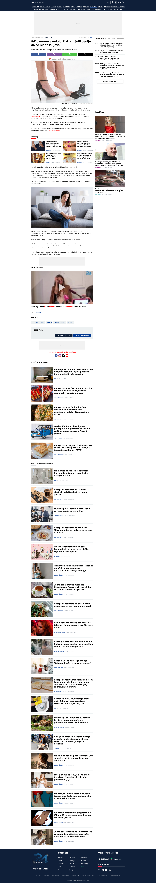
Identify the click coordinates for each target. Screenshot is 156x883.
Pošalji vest (75, 876)
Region (83, 861)
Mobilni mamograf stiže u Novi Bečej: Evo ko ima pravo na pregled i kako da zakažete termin (112, 74)
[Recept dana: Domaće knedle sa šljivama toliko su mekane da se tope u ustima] (42, 533)
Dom (47, 9)
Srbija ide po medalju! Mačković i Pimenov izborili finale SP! (111, 51)
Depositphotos (115, 876)
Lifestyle (93, 6)
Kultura (107, 6)
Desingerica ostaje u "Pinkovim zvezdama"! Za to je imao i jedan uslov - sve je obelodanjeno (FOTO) (109, 163)
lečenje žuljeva (59, 323)
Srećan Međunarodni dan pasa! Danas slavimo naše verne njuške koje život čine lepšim (71, 549)
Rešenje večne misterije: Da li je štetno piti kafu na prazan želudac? (72, 662)
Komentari (120, 38)
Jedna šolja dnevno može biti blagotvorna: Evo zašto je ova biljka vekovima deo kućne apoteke (72, 587)
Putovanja (98, 9)
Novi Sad (84, 867)
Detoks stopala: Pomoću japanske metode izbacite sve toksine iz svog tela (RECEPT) (84, 144)
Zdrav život (90, 9)
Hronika (79, 6)
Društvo (86, 6)
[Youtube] (67, 355)
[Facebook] (112, 2)
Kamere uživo (45, 6)
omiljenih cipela (53, 131)
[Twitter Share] (85, 54)
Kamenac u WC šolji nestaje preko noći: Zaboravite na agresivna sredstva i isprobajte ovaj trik (72, 701)
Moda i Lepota (39, 9)
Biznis (100, 6)
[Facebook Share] (38, 54)
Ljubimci (73, 9)
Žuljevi (49, 323)
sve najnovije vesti (110, 81)
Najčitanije (110, 38)
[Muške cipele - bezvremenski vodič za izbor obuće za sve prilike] (42, 514)
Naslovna (34, 37)
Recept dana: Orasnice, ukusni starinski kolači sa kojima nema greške (70, 492)
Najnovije (35, 6)
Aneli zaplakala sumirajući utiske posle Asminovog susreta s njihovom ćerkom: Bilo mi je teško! (110, 136)
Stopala (70, 323)
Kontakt (46, 876)
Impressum (55, 876)
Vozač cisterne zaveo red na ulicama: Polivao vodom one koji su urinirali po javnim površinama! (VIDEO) (73, 644)
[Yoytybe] (119, 2)
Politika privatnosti (88, 876)
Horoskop (121, 6)
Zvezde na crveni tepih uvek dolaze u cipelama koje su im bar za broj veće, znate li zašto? (53, 144)
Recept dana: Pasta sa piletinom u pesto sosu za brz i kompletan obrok (72, 605)
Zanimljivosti (117, 9)
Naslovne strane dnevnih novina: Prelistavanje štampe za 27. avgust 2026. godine (109, 191)
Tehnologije (108, 9)
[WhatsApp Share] (69, 54)
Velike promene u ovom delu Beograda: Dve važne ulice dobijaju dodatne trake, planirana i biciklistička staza (112, 66)
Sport (59, 6)
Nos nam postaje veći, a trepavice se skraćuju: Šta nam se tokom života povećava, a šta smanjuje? (53, 156)
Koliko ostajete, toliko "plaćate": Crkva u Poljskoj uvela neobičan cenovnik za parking (111, 45)
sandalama (35, 116)
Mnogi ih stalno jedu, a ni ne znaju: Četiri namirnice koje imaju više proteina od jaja (72, 777)
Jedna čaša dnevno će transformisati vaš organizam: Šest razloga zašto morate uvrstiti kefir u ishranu (73, 834)
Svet (73, 6)
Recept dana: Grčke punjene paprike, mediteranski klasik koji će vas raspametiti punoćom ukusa (73, 390)
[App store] (103, 859)
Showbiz (66, 6)
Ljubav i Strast (55, 9)
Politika (53, 6)
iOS (45, 307)
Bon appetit (65, 9)
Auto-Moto (81, 9)
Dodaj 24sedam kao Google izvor (63, 59)
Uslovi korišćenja (102, 876)
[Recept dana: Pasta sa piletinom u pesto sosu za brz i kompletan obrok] (42, 609)
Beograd (84, 858)
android (52, 307)
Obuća (42, 323)
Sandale (35, 323)
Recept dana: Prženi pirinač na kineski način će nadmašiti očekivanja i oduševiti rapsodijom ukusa (71, 411)
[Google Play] (116, 859)
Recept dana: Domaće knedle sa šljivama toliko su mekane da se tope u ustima (73, 530)
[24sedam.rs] (37, 2)
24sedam (69, 307)
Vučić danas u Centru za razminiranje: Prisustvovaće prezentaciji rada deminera (109, 58)
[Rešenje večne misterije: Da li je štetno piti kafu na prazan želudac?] (42, 666)
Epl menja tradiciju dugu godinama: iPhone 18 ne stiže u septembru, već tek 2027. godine (72, 815)
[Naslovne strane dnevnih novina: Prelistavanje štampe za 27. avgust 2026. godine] (110, 178)
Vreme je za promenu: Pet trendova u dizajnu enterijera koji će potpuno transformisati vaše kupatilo (73, 371)
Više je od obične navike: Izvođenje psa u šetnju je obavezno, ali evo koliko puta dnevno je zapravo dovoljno (72, 740)
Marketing (65, 876)
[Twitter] (123, 2)
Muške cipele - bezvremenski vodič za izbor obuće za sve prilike (72, 510)
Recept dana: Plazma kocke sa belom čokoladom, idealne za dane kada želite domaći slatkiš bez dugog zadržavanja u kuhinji (73, 683)
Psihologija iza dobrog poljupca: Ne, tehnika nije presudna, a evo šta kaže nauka (73, 625)
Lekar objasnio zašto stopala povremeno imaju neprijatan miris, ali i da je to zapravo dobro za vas (84, 156)
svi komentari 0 (64, 336)
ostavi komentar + (82, 336)
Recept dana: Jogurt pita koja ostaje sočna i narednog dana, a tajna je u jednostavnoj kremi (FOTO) (73, 447)
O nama (38, 876)
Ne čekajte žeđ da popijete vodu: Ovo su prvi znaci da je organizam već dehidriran (73, 758)
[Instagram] (116, 2)
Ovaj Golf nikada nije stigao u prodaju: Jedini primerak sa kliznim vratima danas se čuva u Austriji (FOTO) (72, 430)
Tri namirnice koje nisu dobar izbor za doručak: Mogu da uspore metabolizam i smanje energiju (73, 568)
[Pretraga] (108, 3)
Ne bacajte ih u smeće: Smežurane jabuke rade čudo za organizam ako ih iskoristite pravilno (72, 796)
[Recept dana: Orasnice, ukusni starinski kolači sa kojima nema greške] (42, 495)
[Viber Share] (54, 54)
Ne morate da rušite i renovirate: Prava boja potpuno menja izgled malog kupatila (71, 473)
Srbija (113, 6)
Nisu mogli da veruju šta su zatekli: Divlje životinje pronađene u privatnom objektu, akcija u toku (72, 720)
